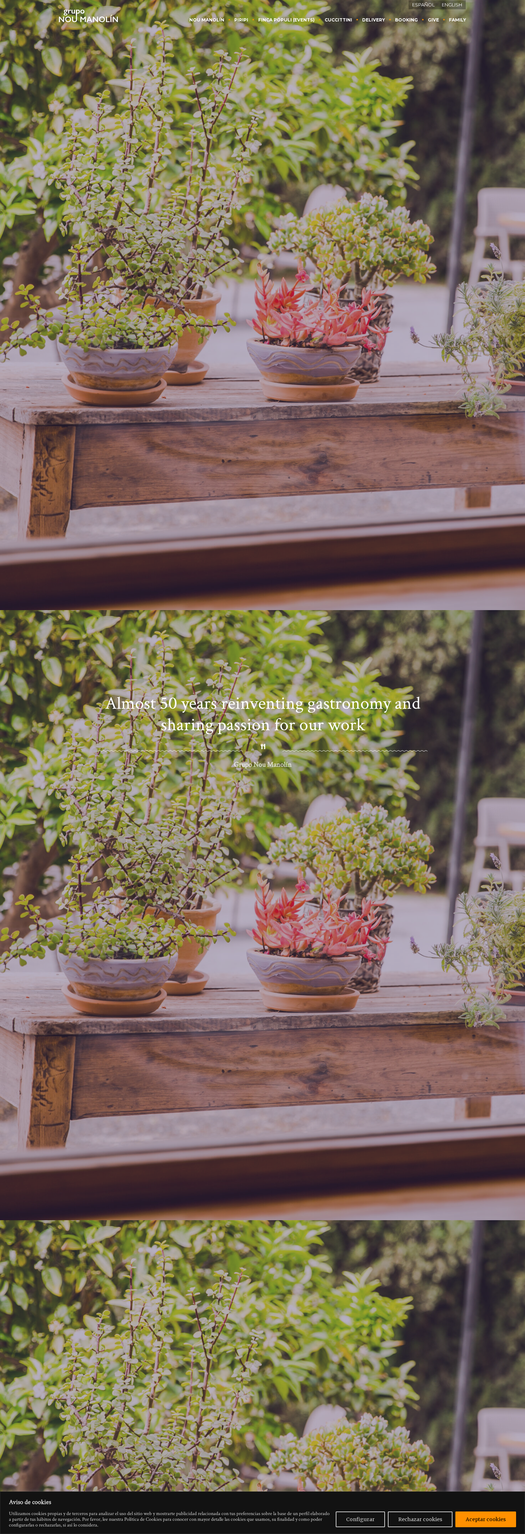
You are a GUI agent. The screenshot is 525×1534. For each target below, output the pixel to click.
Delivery (373, 20)
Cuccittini (338, 20)
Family (457, 20)
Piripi (241, 20)
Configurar (360, 1519)
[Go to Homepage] (88, 15)
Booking (406, 20)
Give (433, 20)
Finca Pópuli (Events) (286, 20)
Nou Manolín (206, 20)
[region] (262, 1512)
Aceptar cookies (486, 1519)
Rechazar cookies (420, 1519)
